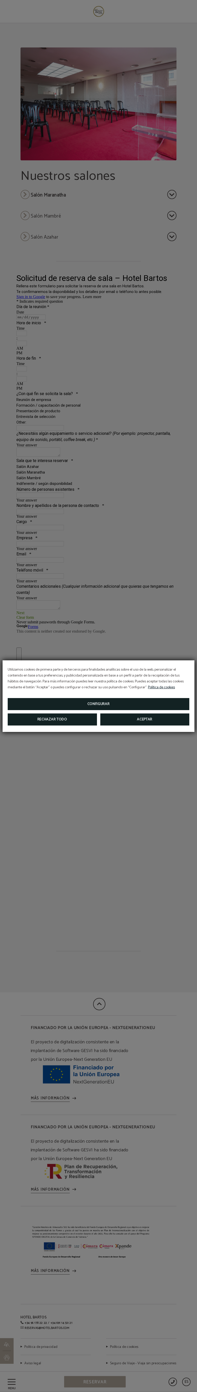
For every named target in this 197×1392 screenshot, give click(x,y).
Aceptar (144, 719)
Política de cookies (161, 687)
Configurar (98, 704)
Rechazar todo (52, 719)
